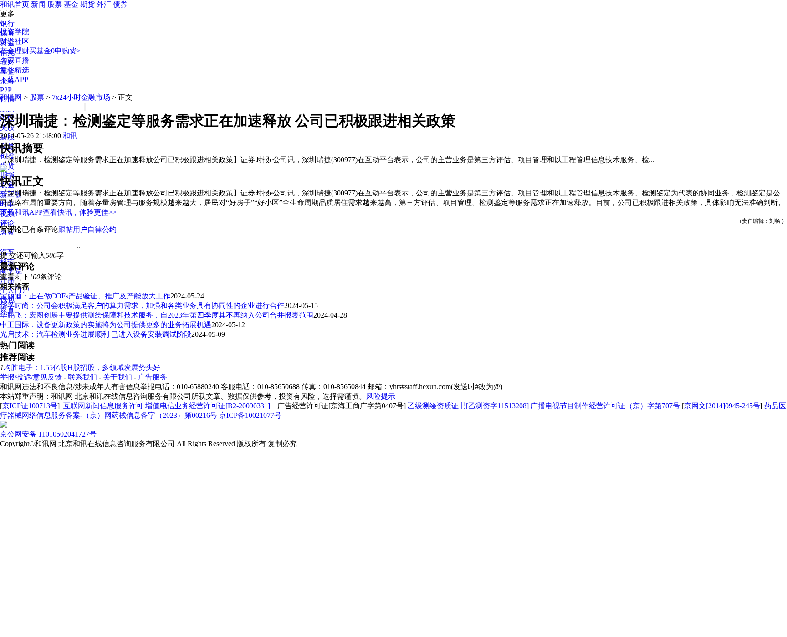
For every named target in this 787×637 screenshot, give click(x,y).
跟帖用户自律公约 (87, 229)
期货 (87, 4)
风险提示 (380, 396)
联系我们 (82, 377)
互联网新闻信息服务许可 (103, 406)
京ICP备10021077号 (250, 415)
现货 (7, 166)
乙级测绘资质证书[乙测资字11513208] (468, 406)
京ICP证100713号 (29, 406)
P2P (6, 90)
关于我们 (117, 377)
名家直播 (14, 60)
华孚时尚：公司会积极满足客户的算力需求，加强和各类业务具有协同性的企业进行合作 (142, 305)
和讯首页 (14, 4)
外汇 (104, 4)
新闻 (38, 4)
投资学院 (14, 32)
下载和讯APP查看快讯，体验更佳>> (58, 212)
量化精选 (14, 70)
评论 (7, 223)
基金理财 (14, 51)
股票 (54, 4)
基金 (71, 4)
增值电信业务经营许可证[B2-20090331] (207, 406)
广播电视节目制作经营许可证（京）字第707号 (605, 406)
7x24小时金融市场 (81, 97)
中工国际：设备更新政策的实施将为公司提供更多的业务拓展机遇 (105, 325)
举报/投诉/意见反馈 (31, 377)
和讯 (70, 135)
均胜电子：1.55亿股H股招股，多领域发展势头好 (82, 367)
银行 (7, 23)
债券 (120, 4)
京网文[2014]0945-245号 (722, 406)
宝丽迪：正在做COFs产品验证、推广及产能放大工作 (85, 296)
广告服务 (152, 377)
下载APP (14, 79)
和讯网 (11, 97)
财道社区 (14, 41)
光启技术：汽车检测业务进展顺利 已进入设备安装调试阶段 (95, 334)
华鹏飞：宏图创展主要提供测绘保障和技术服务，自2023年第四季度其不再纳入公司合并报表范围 (156, 315)
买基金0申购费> (55, 51)
